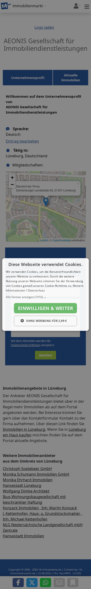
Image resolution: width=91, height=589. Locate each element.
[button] (45, 297)
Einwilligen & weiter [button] (45, 308)
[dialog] (45, 294)
